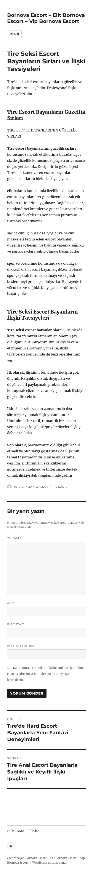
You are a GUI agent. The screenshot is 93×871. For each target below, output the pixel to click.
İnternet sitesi (20, 645)
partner (19, 486)
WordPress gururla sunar (49, 863)
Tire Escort (59, 486)
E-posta (15, 624)
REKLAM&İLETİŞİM (23, 831)
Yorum (14, 538)
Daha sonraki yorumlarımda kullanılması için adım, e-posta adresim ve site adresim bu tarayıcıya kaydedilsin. (45, 674)
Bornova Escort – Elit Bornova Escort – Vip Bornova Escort (46, 18)
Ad (11, 603)
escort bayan (16, 858)
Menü (14, 34)
